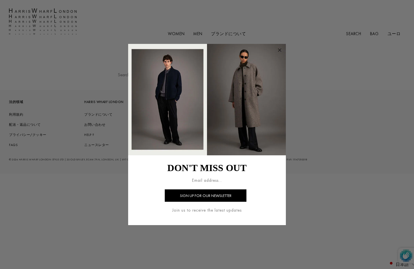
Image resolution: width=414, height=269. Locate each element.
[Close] (279, 50)
